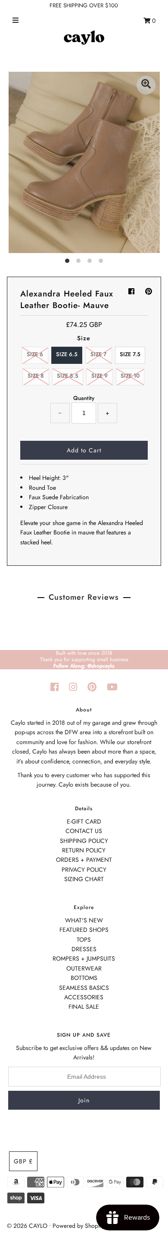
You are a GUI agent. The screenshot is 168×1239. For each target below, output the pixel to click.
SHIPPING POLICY (84, 840)
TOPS (84, 939)
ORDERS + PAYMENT (84, 859)
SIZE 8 (36, 376)
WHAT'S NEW (84, 920)
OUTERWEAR (84, 968)
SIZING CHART (84, 879)
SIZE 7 (98, 354)
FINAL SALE (83, 1006)
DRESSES (84, 949)
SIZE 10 (130, 376)
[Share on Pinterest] (148, 291)
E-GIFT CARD (84, 821)
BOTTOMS (84, 978)
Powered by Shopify (78, 1225)
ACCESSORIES (83, 997)
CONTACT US (83, 831)
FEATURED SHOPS (84, 929)
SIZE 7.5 (130, 354)
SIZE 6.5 (67, 354)
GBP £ (23, 1161)
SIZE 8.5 (67, 376)
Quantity (83, 398)
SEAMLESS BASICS (84, 987)
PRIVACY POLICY (84, 869)
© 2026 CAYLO (27, 1225)
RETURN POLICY (84, 850)
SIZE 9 (99, 376)
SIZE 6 (35, 354)
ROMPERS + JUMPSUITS (84, 958)
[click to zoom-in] (146, 85)
